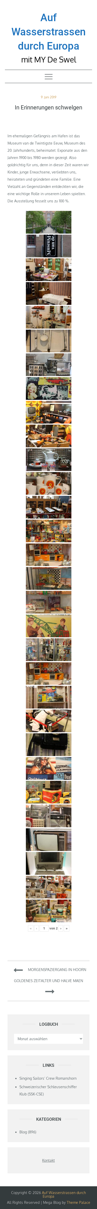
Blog (23, 1132)
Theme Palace (78, 1202)
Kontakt (48, 1160)
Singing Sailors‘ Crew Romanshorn (48, 1078)
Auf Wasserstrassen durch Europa (48, 32)
